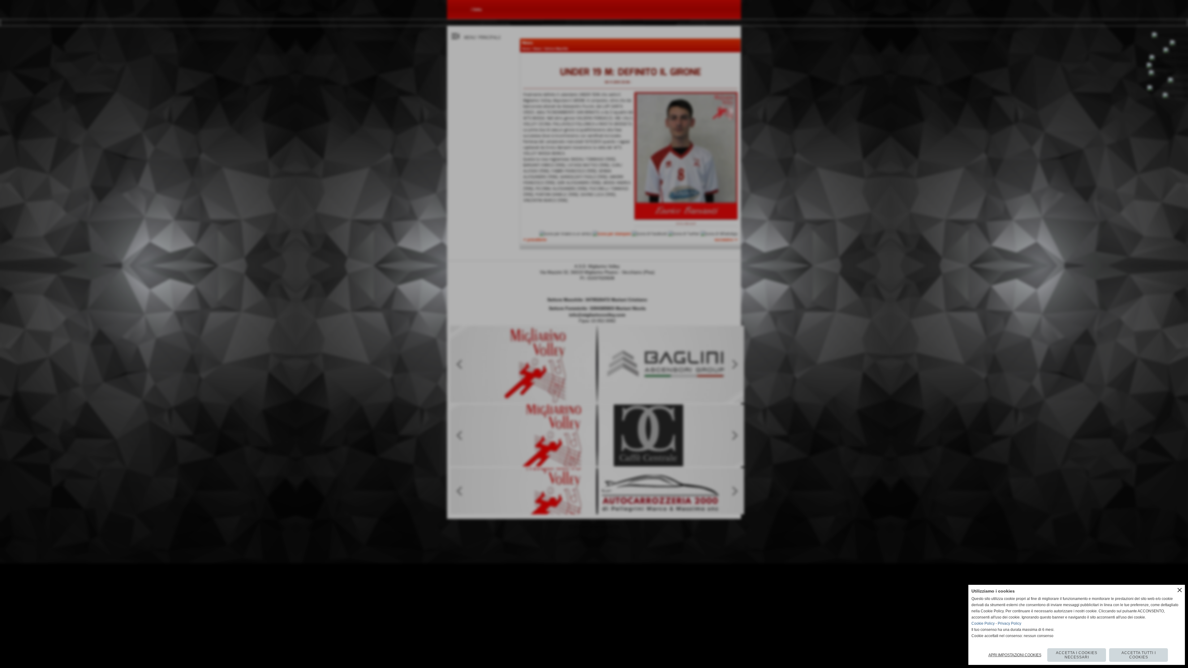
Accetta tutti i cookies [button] (1138, 655)
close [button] (1179, 590)
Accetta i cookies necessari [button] (1076, 655)
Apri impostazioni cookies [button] (1014, 655)
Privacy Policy (1009, 623)
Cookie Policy (983, 623)
